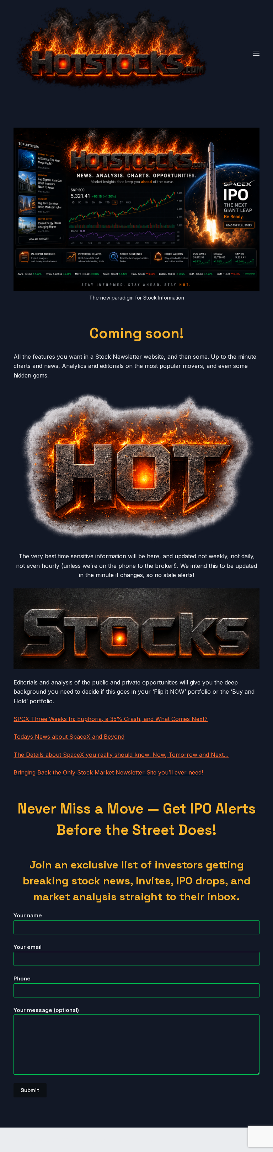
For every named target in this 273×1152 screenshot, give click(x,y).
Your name (28, 915)
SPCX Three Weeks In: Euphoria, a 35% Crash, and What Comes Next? (111, 718)
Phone (22, 978)
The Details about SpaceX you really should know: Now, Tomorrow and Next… (121, 754)
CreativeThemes (137, 1139)
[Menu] (256, 53)
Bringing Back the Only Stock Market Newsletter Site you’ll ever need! (108, 772)
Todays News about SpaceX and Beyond (69, 736)
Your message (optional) (46, 1010)
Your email (28, 947)
